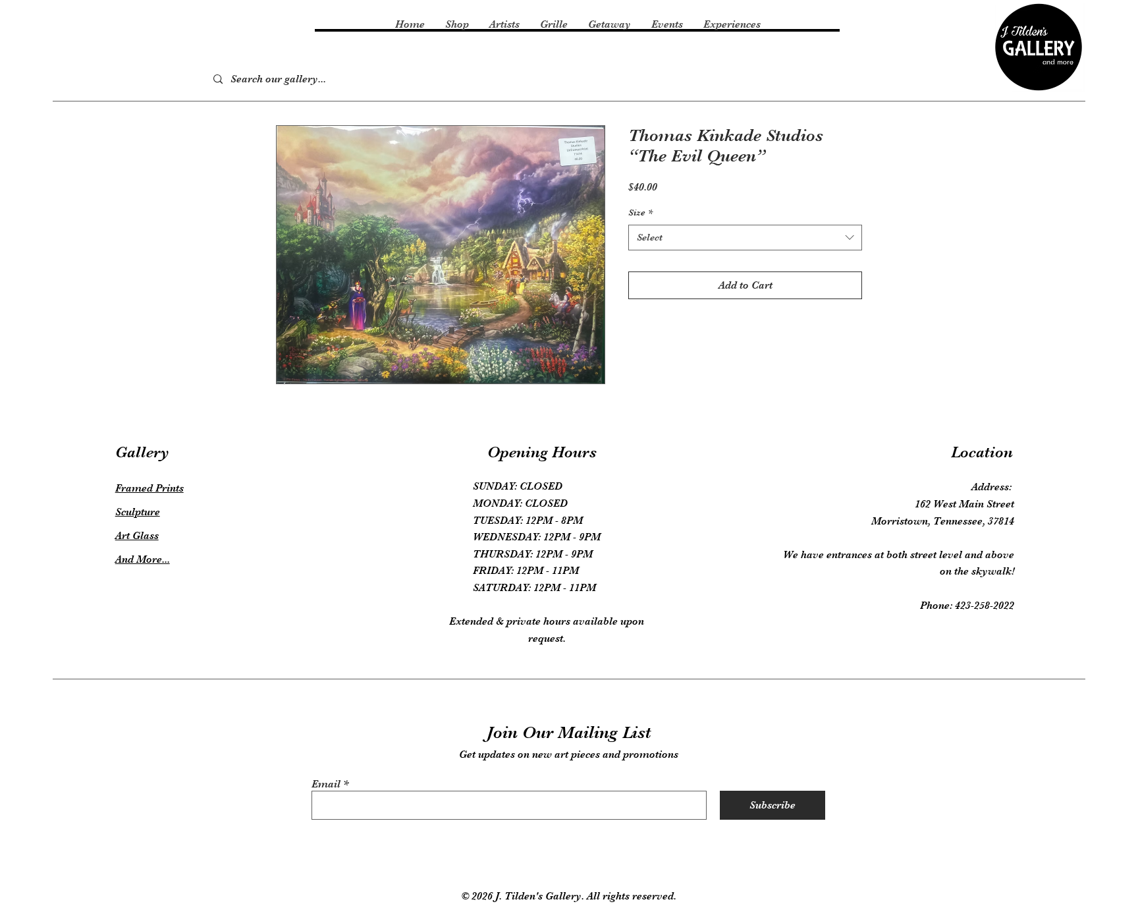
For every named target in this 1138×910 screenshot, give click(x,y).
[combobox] (745, 237)
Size (640, 212)
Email (326, 784)
